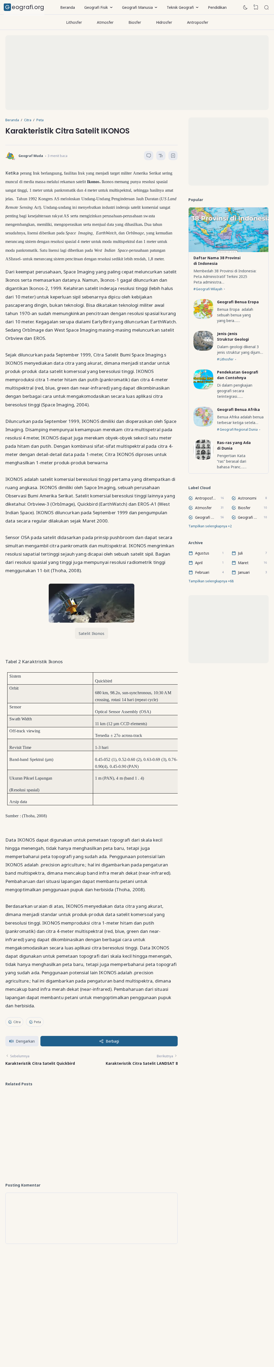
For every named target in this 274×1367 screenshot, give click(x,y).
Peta (37, 1022)
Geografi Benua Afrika (238, 409)
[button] (22, 1041)
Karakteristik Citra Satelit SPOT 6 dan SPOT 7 (55, 1157)
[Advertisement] (137, 72)
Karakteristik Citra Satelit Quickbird (40, 1063)
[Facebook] (107, 1332)
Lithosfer (74, 22)
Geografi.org (24, 7)
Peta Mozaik (134, 1127)
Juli (240, 553)
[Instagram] (122, 1332)
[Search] (266, 7)
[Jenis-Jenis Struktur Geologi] (203, 349)
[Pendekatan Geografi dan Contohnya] (203, 387)
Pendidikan (217, 7)
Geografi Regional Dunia (239, 429)
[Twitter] (114, 1332)
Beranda (67, 7)
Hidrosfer (164, 22)
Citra (17, 1022)
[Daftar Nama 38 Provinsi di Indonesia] (228, 250)
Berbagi (112, 1041)
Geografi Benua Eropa (238, 301)
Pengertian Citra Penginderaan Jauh (140, 1101)
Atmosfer (105, 22)
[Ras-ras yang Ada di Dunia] (203, 458)
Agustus (202, 553)
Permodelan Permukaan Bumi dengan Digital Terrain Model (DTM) (56, 1132)
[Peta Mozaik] (110, 1140)
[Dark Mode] (245, 7)
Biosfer (134, 22)
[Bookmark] (173, 156)
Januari (244, 572)
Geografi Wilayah (209, 289)
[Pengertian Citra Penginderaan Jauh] (110, 1112)
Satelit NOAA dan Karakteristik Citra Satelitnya (139, 1160)
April (199, 562)
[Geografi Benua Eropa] (203, 317)
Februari (202, 572)
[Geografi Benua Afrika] (203, 425)
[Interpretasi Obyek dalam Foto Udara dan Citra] (20, 1112)
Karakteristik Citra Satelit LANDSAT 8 (142, 1063)
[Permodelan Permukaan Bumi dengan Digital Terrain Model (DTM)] (20, 1140)
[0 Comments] (148, 155)
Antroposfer (197, 22)
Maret (243, 562)
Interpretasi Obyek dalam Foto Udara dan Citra (55, 1101)
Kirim (160, 1314)
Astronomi (247, 498)
